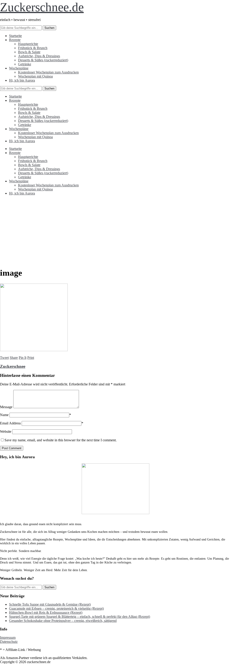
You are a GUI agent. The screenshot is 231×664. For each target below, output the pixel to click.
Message (6, 407)
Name (4, 415)
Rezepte (15, 40)
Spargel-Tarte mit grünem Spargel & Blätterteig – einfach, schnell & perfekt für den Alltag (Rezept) (79, 616)
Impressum (8, 637)
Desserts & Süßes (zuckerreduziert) (43, 60)
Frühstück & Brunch (32, 48)
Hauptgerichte (28, 44)
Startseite (15, 36)
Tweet (4, 357)
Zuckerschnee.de (42, 7)
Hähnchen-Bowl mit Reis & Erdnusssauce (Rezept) (45, 612)
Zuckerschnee (12, 366)
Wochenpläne (18, 68)
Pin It (22, 357)
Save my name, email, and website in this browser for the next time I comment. (61, 440)
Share (14, 357)
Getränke (24, 64)
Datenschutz (9, 641)
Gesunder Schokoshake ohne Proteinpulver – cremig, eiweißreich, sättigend (63, 621)
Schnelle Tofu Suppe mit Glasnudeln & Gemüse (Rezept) (50, 604)
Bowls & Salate (29, 52)
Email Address (10, 423)
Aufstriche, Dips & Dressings (39, 56)
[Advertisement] (115, 230)
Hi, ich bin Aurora (22, 80)
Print (30, 357)
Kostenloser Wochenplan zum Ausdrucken (48, 72)
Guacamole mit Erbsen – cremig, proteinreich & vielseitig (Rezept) (56, 608)
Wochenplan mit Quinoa (35, 76)
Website (5, 431)
